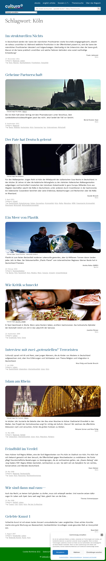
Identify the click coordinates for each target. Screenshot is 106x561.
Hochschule (25, 127)
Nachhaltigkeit (25, 63)
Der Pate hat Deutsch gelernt (28, 139)
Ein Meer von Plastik (21, 217)
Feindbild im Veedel (21, 449)
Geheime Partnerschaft (23, 74)
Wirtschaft (61, 127)
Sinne (24, 337)
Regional (16, 61)
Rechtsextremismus (34, 475)
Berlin (11, 273)
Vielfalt (22, 435)
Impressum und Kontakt (89, 557)
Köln (10, 63)
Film (15, 273)
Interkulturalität (34, 369)
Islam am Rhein (17, 381)
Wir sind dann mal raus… (25, 487)
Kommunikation (18, 271)
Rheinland (9, 205)
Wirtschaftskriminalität (30, 205)
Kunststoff (22, 273)
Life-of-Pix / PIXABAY (20, 322)
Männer (16, 63)
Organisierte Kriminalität (85, 203)
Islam (43, 369)
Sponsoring (38, 127)
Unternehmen (52, 127)
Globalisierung (24, 203)
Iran (16, 504)
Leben (22, 61)
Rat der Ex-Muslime (35, 504)
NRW (73, 203)
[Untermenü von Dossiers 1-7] (68, 3)
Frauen (11, 504)
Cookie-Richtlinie (64, 557)
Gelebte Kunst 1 (18, 516)
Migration (67, 203)
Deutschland (13, 203)
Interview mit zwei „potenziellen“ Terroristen (41, 349)
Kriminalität (49, 203)
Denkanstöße (25, 473)
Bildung (17, 127)
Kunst (24, 538)
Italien (32, 203)
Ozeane (45, 273)
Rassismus (22, 475)
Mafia (61, 203)
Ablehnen (76, 552)
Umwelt (52, 273)
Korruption (40, 203)
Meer (39, 273)
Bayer (11, 127)
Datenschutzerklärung (76, 557)
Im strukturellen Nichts (24, 36)
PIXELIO (25, 111)
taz (45, 127)
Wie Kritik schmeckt (21, 285)
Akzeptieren (60, 552)
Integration (23, 369)
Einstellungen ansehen (94, 552)
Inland (15, 201)
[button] (102, 535)
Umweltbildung (61, 273)
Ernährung (12, 337)
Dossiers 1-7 (63, 3)
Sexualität (44, 63)
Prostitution (35, 63)
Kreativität (16, 536)
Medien (34, 273)
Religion (51, 437)
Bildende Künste (15, 538)
